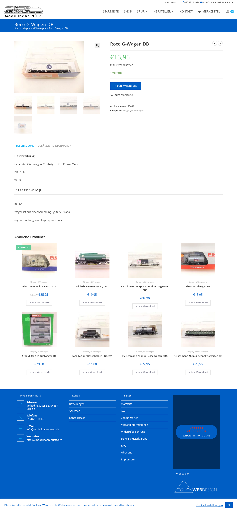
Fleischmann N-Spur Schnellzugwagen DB (197, 356)
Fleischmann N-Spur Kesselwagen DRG (145, 356)
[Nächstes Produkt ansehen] (220, 43)
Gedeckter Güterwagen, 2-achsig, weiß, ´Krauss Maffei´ (47, 164)
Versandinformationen (134, 424)
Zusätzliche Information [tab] (54, 145)
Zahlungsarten (129, 417)
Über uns (126, 452)
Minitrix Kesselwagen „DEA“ (92, 286)
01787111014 (192, 2)
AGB (123, 410)
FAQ (123, 445)
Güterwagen (137, 110)
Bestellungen (76, 404)
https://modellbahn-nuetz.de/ (44, 439)
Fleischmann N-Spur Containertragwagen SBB (145, 288)
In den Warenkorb (125, 85)
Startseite (126, 404)
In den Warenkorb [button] (39, 302)
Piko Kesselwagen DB (197, 286)
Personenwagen (201, 351)
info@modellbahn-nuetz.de (218, 2)
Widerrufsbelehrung (133, 431)
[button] (97, 45)
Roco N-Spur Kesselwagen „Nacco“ (92, 356)
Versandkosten (124, 65)
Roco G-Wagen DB (58, 28)
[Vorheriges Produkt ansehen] (214, 43)
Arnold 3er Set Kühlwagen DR (39, 356)
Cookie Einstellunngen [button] (209, 505)
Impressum (128, 459)
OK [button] (229, 504)
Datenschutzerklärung (134, 438)
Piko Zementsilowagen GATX (39, 286)
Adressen (74, 410)
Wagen (126, 110)
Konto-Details (77, 417)
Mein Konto (171, 2)
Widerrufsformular (196, 432)
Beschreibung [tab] (25, 145)
